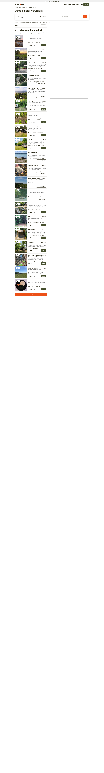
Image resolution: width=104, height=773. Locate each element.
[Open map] (69, 60)
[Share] (19, 37)
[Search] (85, 16)
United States (21, 7)
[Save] (16, 37)
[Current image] (19, 46)
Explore (16, 7)
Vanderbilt (30, 7)
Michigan (26, 7)
